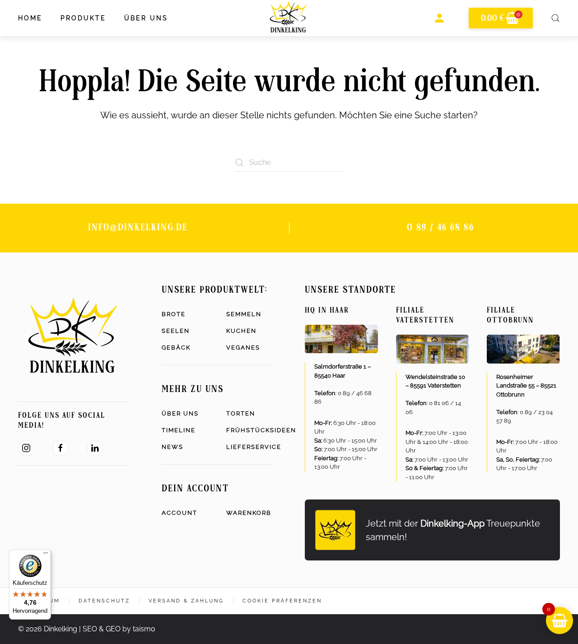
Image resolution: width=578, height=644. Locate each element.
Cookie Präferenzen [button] (282, 601)
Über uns (180, 413)
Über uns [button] (146, 18)
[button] (555, 18)
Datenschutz (104, 601)
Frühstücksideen (249, 430)
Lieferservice (249, 446)
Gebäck (176, 347)
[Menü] (45, 555)
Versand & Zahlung (186, 601)
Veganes (243, 347)
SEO (90, 629)
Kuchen (241, 330)
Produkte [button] (83, 18)
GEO (113, 629)
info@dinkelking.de (138, 228)
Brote (174, 314)
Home (30, 18)
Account (179, 512)
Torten (240, 413)
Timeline (179, 430)
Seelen (176, 330)
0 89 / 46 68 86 (440, 228)
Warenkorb (248, 512)
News (172, 446)
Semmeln (243, 314)
